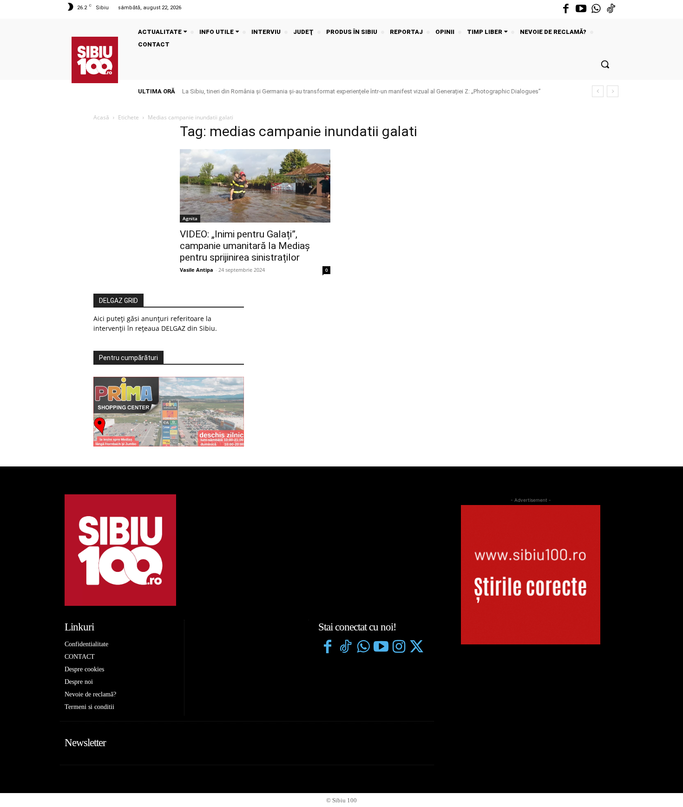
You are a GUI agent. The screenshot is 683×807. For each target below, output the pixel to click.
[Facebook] (565, 9)
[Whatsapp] (596, 9)
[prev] (598, 91)
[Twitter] (416, 647)
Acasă (101, 117)
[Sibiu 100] (95, 60)
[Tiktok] (611, 9)
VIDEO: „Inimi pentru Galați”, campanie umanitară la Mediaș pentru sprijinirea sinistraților (245, 246)
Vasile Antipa (196, 269)
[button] (604, 64)
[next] (612, 91)
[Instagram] (398, 647)
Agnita (190, 218)
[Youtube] (580, 9)
